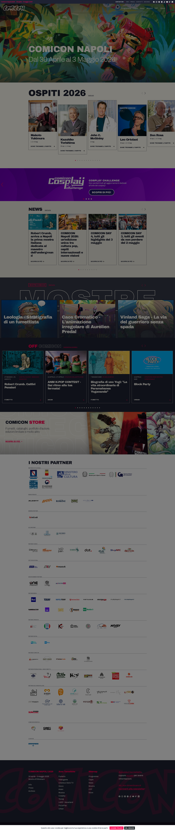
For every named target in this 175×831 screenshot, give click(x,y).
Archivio (147, 2)
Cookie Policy (116, 828)
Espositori (120, 2)
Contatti (139, 2)
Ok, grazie (129, 828)
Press (132, 2)
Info (127, 2)
